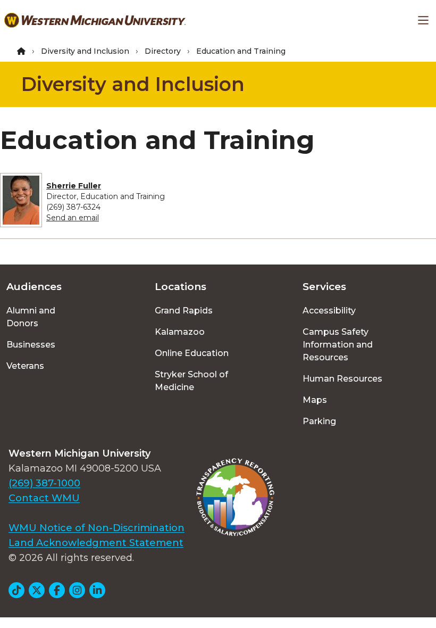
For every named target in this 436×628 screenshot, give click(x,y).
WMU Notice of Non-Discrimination (97, 528)
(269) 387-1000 (44, 483)
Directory (163, 51)
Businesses (30, 345)
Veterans (25, 366)
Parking (319, 421)
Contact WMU (44, 498)
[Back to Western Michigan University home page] (95, 20)
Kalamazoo (180, 332)
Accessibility (329, 310)
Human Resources (342, 379)
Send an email (72, 217)
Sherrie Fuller (73, 186)
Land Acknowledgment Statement (96, 543)
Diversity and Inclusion (85, 51)
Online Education (192, 353)
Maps (315, 400)
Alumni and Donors (30, 316)
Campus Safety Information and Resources (338, 344)
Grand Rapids (184, 310)
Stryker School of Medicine (191, 380)
